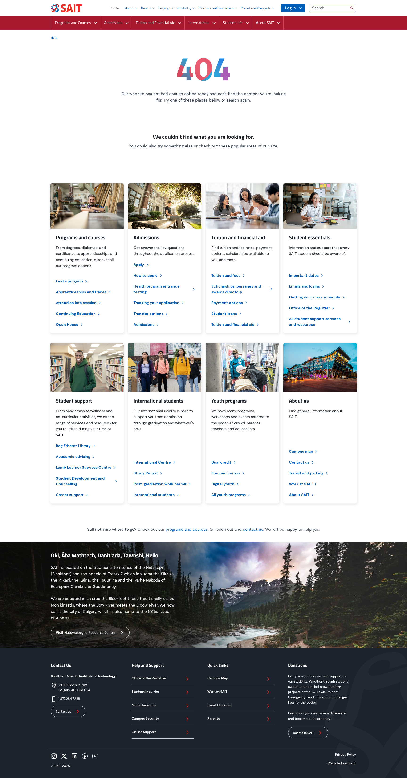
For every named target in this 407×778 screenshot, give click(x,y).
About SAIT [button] (265, 22)
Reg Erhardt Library (73, 445)
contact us (253, 529)
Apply (139, 264)
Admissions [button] (113, 22)
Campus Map (217, 678)
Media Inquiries (144, 705)
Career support (70, 494)
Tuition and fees (225, 275)
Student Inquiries (145, 691)
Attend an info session (76, 302)
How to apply (146, 275)
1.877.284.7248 (69, 699)
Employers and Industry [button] (174, 7)
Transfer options (148, 313)
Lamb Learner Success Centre (83, 467)
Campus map (301, 451)
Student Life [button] (233, 22)
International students (154, 494)
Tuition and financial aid (232, 324)
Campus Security (145, 718)
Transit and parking (306, 473)
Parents (213, 718)
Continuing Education (76, 313)
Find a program (69, 281)
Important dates (304, 275)
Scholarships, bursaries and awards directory (236, 289)
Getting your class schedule (314, 297)
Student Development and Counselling (80, 481)
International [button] (198, 22)
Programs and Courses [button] (73, 22)
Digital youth (222, 483)
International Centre (152, 462)
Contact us (299, 462)
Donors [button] (146, 7)
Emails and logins (304, 286)
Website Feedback (342, 763)
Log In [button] (290, 8)
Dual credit (221, 462)
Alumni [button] (129, 7)
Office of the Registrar (309, 307)
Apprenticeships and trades (81, 291)
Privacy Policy (345, 754)
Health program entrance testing (157, 289)
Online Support (144, 732)
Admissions (144, 324)
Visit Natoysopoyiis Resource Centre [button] (85, 632)
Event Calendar (219, 705)
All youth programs (228, 494)
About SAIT (299, 494)
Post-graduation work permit (160, 483)
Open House (67, 324)
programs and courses (187, 529)
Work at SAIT (300, 483)
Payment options (227, 302)
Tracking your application (156, 302)
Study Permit (146, 473)
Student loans (224, 313)
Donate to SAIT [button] (303, 732)
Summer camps (225, 473)
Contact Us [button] (63, 711)
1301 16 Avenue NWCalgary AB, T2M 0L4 (74, 687)
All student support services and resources (315, 321)
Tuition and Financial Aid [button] (155, 22)
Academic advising (73, 456)
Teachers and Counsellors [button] (216, 7)
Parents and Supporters (257, 7)
